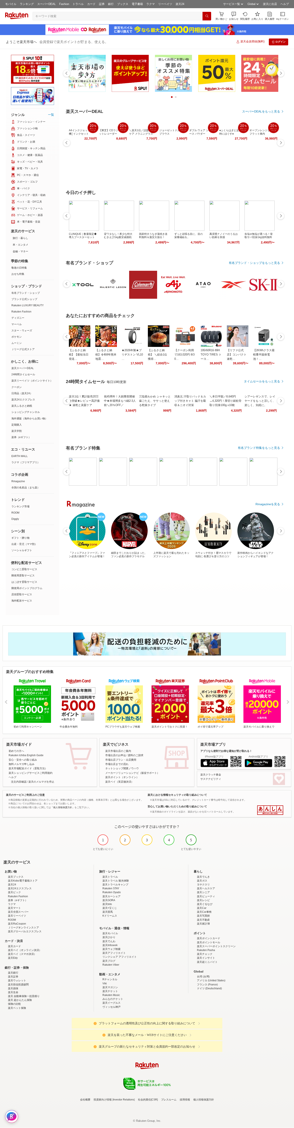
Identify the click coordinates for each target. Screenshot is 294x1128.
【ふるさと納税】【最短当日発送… (78, 354)
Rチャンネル (109, 979)
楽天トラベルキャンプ (115, 884)
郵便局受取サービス (23, 575)
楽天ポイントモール (208, 942)
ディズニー (17, 317)
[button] (233, 16)
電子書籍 (137, 4)
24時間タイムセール (23, 374)
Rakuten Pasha (206, 950)
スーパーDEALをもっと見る (261, 111)
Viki (104, 983)
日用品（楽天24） (21, 393)
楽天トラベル (110, 876)
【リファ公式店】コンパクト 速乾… (236, 354)
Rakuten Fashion (21, 311)
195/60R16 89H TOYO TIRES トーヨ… (211, 354)
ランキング (27, 4)
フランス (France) (207, 984)
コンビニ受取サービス (24, 569)
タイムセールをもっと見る (262, 381)
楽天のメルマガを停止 (41, 781)
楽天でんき (203, 876)
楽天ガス (202, 880)
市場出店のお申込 (115, 755)
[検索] (207, 16)
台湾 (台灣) (203, 976)
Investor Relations (123, 1099)
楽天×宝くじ (109, 907)
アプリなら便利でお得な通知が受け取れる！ (226, 751)
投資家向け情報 (103, 1099)
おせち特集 (17, 273)
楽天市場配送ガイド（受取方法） (28, 768)
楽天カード (14, 946)
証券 (102, 4)
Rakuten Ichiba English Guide (26, 755)
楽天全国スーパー (18, 911)
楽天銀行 (13, 972)
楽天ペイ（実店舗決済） (119, 781)
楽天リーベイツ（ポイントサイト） (32, 380)
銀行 (111, 4)
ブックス (122, 4)
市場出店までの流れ (116, 764)
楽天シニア (203, 892)
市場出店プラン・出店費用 (120, 759)
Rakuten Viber (110, 964)
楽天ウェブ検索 (111, 949)
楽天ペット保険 (17, 1008)
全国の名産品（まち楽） (25, 487)
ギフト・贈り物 (20, 537)
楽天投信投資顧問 (18, 984)
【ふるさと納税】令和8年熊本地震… (105, 354)
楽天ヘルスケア (206, 888)
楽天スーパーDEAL (22, 368)
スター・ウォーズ (21, 330)
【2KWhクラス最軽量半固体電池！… (264, 354)
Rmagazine (18, 481)
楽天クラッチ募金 (210, 774)
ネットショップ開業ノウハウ (122, 768)
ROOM (15, 512)
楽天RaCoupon (17, 923)
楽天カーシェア (111, 896)
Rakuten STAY (110, 888)
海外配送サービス (21, 600)
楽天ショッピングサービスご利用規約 (31, 772)
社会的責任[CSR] (148, 1099)
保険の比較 (14, 1003)
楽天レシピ (203, 900)
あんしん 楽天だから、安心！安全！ (270, 810)
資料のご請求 (135, 755)
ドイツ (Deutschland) (209, 988)
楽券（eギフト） (21, 437)
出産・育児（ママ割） (24, 544)
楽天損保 (13, 988)
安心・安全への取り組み (23, 759)
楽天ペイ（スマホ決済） (22, 954)
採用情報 (185, 1099)
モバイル (10, 4)
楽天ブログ (108, 960)
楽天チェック (204, 954)
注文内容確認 (18, 781)
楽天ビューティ (206, 896)
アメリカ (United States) (211, 980)
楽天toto (107, 904)
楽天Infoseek (110, 945)
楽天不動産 (203, 919)
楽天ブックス (15, 876)
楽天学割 (16, 430)
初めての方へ (16, 751)
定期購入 (16, 424)
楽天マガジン (110, 987)
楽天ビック (14, 892)
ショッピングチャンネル (25, 412)
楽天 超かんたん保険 (20, 1000)
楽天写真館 (203, 915)
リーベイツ (165, 4)
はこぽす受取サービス (24, 581)
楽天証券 (13, 976)
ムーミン (16, 343)
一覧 (51, 114)
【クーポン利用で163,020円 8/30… (184, 354)
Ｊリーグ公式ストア (23, 349)
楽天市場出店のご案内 (118, 751)
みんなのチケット (112, 998)
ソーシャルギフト (21, 550)
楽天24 (180, 4)
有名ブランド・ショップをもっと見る (254, 263)
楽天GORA (108, 900)
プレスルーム (168, 1099)
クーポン (16, 387)
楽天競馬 (107, 911)
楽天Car (201, 907)
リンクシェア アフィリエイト (119, 956)
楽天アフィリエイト (114, 952)
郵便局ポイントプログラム (26, 588)
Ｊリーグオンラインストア (23, 927)
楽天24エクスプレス (23, 399)
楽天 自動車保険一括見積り (24, 996)
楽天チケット (110, 991)
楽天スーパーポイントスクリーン (216, 946)
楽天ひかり (108, 937)
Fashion (64, 4)
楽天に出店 (270, 4)
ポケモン (16, 336)
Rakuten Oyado (111, 892)
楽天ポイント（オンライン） (122, 777)
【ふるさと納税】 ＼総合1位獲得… (157, 354)
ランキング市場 (20, 506)
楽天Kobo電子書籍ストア (22, 880)
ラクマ (150, 4)
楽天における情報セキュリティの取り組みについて (177, 794)
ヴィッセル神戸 (111, 1006)
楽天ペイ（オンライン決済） (25, 950)
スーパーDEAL (46, 4)
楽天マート (14, 907)
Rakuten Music (111, 995)
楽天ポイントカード (208, 938)
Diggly (15, 518)
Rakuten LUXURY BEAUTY (27, 305)
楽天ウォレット (17, 980)
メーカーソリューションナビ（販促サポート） (132, 772)
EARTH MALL (19, 456)
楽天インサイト (206, 957)
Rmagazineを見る (267, 504)
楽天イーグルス (111, 1002)
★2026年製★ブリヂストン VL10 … (132, 354)
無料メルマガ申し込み (21, 764)
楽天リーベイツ (17, 915)
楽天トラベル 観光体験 (115, 880)
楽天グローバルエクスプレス (25, 931)
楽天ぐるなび (204, 904)
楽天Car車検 (204, 911)
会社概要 (85, 1099)
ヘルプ (284, 4)
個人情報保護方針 (203, 1099)
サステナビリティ (210, 778)
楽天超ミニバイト (207, 961)
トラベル (78, 4)
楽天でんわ (108, 941)
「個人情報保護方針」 (62, 807)
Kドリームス (109, 915)
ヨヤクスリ (203, 884)
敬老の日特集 (19, 267)
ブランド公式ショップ (24, 299)
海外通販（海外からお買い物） (29, 418)
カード (91, 4)
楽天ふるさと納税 (21, 405)
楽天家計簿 (203, 923)
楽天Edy (13, 957)
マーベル (16, 324)
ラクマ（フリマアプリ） (25, 462)
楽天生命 (13, 992)
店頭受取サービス (21, 594)
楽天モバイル (110, 933)
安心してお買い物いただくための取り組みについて (177, 806)
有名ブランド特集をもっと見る (259, 447)
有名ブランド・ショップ (25, 292)
